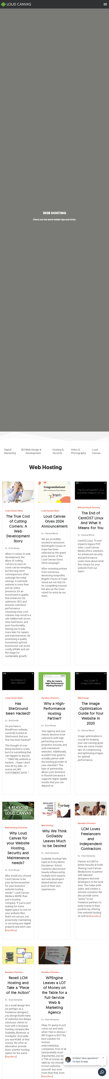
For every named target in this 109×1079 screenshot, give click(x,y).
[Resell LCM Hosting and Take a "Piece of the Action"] (18, 957)
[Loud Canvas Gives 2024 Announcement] (54, 494)
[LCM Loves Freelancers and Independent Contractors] (91, 810)
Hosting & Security (58, 451)
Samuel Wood (51, 533)
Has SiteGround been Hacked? (18, 708)
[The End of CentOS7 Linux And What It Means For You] (91, 492)
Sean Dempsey (52, 853)
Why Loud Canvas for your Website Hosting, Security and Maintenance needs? (18, 848)
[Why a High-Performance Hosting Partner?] (54, 682)
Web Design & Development (33, 451)
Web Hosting (47, 825)
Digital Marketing (10, 451)
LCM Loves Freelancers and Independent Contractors (91, 838)
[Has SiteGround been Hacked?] (18, 682)
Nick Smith (14, 720)
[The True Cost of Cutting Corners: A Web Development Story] (18, 494)
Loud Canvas (96, 451)
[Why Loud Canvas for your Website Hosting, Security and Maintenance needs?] (18, 812)
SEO (23, 449)
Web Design (83, 698)
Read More (11, 930)
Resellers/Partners (50, 698)
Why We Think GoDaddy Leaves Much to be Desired (54, 838)
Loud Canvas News (14, 511)
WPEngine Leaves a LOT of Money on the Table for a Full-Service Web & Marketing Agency (54, 995)
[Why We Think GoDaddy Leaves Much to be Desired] (54, 811)
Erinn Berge (14, 548)
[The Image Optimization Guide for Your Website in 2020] (91, 682)
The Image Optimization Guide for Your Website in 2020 (90, 713)
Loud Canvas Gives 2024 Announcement (54, 521)
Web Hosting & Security (89, 507)
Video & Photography (78, 451)
